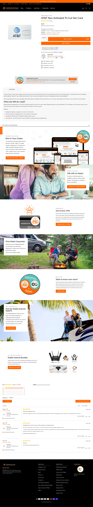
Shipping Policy (59, 488)
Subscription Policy (60, 490)
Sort (79, 405)
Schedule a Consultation (76, 186)
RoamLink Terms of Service (62, 480)
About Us (5, 3)
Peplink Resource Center (15, 158)
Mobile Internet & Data (61, 467)
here (45, 118)
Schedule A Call (42, 467)
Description (12, 89)
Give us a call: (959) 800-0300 (35, 3)
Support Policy (59, 493)
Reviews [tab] (5, 398)
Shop (22, 8)
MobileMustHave (46, 15)
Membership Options (63, 224)
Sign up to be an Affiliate (44, 488)
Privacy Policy (59, 485)
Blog (39, 472)
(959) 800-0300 (52, 57)
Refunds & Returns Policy (62, 482)
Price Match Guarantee (43, 482)
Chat (64, 57)
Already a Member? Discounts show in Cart (36, 81)
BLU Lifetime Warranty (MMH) (45, 485)
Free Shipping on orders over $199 (52, 32)
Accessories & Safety (61, 472)
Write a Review (84, 402)
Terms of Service (60, 477)
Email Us (59, 57)
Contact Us (10, 3)
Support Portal (24, 3)
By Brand (28, 8)
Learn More (37, 8)
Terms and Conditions (11, 252)
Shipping (43, 25)
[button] (47, 21)
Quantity (44, 37)
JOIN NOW (72, 79)
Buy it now (65, 43)
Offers (39, 490)
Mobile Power (59, 469)
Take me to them (14, 367)
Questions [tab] (11, 398)
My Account (16, 3)
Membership (45, 8)
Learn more (61, 291)
